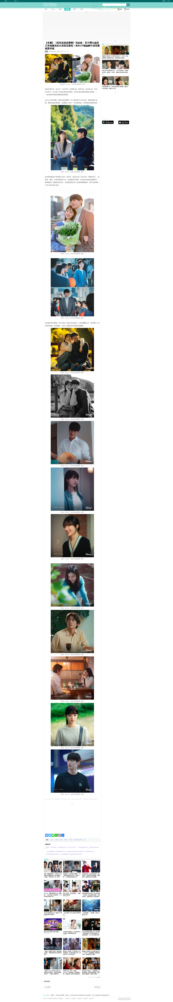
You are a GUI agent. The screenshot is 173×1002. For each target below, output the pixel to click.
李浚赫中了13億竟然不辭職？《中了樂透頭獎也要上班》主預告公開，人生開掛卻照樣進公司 (72, 875)
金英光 (52, 839)
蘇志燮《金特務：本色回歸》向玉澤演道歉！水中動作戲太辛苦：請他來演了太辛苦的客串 (72, 953)
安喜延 (70, 839)
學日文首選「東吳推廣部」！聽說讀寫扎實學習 (72, 894)
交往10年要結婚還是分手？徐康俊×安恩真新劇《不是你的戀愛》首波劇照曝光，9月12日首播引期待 (91, 933)
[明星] (60, 9)
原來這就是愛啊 (77, 839)
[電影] (75, 9)
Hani (84, 839)
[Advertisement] (72, 817)
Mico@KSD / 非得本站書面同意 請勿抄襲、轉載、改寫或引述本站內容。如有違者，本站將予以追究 (71, 799)
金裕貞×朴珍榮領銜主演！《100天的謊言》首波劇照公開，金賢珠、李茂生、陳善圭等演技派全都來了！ (115, 72)
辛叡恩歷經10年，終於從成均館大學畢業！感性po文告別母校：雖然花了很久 (115, 87)
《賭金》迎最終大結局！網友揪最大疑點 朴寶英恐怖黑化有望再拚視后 (53, 953)
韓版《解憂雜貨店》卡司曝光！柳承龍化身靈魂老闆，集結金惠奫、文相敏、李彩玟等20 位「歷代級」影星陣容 (53, 875)
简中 (168, 1)
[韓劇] (67, 9)
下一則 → (97, 987)
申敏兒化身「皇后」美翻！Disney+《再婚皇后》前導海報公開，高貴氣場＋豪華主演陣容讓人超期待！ (72, 972)
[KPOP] (53, 9)
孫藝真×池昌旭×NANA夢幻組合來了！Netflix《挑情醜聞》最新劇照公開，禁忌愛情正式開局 (91, 953)
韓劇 (46, 51)
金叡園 (57, 839)
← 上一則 (47, 987)
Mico (65, 51)
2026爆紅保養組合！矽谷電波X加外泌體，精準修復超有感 (71, 932)
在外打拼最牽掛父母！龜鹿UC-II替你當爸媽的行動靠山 (53, 913)
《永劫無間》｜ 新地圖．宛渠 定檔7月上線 (90, 913)
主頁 (44, 995)
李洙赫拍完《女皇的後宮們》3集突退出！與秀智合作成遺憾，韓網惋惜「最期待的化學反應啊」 (91, 875)
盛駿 (61, 839)
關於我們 (67, 998)
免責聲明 (73, 998)
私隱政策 (79, 998)
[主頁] (46, 9)
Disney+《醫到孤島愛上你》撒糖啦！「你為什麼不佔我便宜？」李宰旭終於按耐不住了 (53, 895)
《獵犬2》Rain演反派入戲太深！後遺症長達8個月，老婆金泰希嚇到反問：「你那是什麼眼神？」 (52, 972)
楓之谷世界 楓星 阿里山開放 (51, 931)
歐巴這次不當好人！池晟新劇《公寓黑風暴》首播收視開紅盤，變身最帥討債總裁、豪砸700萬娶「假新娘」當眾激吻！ (91, 972)
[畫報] (82, 9)
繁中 (164, 1)
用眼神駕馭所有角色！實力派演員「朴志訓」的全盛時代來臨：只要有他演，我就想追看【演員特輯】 (91, 895)
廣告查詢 (85, 998)
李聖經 (65, 839)
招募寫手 (91, 998)
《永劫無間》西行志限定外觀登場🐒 (72, 913)
